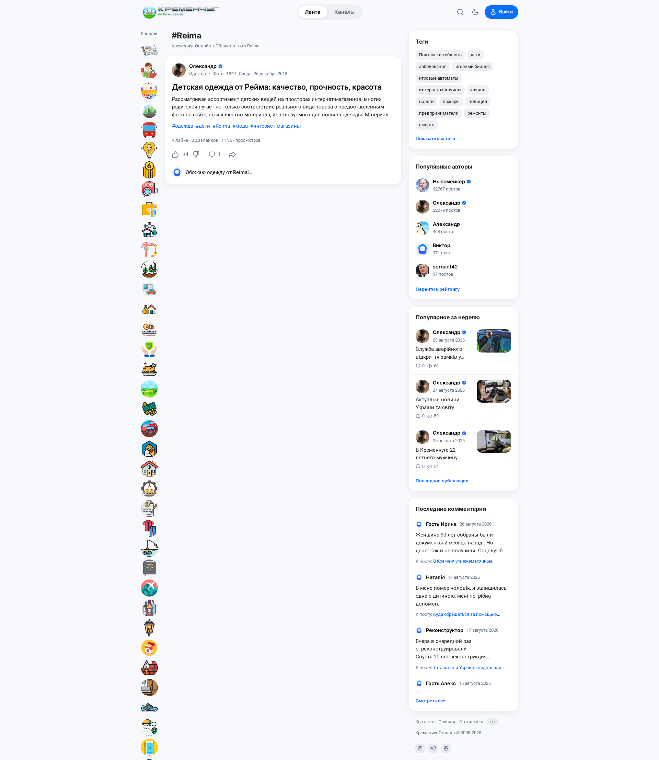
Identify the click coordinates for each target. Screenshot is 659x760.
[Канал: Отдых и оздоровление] (149, 329)
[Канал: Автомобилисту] (149, 289)
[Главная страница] (181, 12)
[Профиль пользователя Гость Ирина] (419, 524)
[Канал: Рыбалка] (149, 548)
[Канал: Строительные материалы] (149, 667)
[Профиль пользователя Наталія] (419, 577)
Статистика (471, 721)
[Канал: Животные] (149, 448)
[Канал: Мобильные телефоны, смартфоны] (149, 747)
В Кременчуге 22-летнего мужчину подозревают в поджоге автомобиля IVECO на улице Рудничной (441, 454)
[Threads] (446, 748)
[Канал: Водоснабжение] (149, 229)
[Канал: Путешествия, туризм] (149, 588)
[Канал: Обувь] (149, 707)
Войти (506, 11)
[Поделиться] (232, 154)
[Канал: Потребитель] (149, 70)
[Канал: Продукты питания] (149, 369)
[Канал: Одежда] (149, 528)
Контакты (425, 721)
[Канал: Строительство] (149, 249)
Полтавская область (440, 54)
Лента (313, 12)
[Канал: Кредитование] (149, 508)
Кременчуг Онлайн (191, 45)
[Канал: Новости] (149, 50)
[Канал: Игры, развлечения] (149, 90)
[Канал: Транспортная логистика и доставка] (149, 727)
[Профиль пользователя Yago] (179, 70)
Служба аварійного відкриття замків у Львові (439, 353)
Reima (223, 126)
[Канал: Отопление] (149, 170)
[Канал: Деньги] (149, 408)
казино (477, 89)
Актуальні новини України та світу (438, 403)
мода (241, 126)
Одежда (197, 74)
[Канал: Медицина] (149, 209)
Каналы (344, 12)
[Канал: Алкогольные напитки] (149, 608)
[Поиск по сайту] (460, 12)
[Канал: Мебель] (149, 687)
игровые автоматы (438, 78)
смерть (426, 124)
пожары (451, 101)
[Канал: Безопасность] (149, 349)
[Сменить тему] (475, 12)
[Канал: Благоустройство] (149, 110)
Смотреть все (431, 700)
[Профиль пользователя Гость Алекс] (419, 683)
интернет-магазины (277, 126)
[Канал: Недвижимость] (149, 309)
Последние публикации (442, 480)
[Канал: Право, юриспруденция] (149, 568)
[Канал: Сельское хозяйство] (149, 269)
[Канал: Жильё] (149, 468)
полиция (478, 101)
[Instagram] (420, 748)
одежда (184, 126)
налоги (426, 101)
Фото (218, 74)
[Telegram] (433, 748)
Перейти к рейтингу (438, 289)
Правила (447, 721)
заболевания (433, 66)
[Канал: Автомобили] (149, 428)
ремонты (476, 113)
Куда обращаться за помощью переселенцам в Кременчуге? (456, 617)
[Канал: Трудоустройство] (149, 189)
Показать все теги (435, 138)
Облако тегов (229, 45)
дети (204, 126)
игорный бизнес (472, 66)
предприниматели (439, 113)
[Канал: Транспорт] (149, 130)
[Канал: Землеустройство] (149, 389)
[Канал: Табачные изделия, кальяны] (149, 647)
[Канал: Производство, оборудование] (149, 488)
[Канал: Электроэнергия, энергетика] (149, 150)
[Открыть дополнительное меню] (492, 721)
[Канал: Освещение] (149, 627)
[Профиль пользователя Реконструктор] (419, 630)
